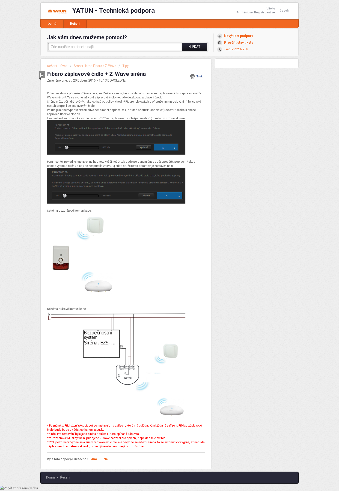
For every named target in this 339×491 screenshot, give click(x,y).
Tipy (125, 66)
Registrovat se (264, 12)
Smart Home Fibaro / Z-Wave (95, 66)
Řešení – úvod (57, 66)
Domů (52, 23)
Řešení (75, 23)
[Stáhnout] (161, 189)
